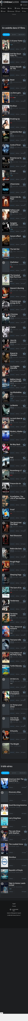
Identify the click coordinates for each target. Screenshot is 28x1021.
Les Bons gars (15, 93)
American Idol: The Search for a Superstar (16, 781)
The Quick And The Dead (15, 523)
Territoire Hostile (13, 615)
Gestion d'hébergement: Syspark (14, 913)
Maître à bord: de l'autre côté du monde (15, 381)
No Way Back (15, 444)
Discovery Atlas (15, 792)
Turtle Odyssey (16, 666)
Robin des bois (16, 549)
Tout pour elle (15, 640)
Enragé (13, 171)
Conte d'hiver (15, 145)
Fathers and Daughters (14, 211)
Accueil (4, 8)
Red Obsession (16, 536)
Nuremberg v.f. (16, 471)
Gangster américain (14, 224)
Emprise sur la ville (15, 159)
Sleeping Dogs (15, 575)
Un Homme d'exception (14, 693)
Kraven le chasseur (13, 354)
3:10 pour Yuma (16, 41)
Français (14, 906)
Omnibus (12, 857)
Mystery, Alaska (16, 431)
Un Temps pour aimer (16, 706)
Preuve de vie (15, 484)
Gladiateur (14, 262)
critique (23, 62)
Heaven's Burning (17, 288)
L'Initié (12, 327)
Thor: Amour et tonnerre (16, 628)
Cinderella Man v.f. (16, 133)
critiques (23, 49)
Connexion (24, 5)
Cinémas (18, 8)
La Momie (14, 405)
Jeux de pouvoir (13, 341)
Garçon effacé (15, 236)
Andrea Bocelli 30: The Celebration (15, 68)
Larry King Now (15, 818)
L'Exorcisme (14, 184)
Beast (12, 80)
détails (17, 49)
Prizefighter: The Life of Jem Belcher (17, 497)
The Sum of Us (15, 588)
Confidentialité (15, 909)
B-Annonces (11, 11)
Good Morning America (18, 805)
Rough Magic (15, 562)
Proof (12, 510)
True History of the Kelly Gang (16, 654)
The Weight (14, 744)
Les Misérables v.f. (16, 393)
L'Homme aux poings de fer (15, 302)
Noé (11, 457)
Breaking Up (15, 119)
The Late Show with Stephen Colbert (14, 833)
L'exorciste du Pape (15, 198)
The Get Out (14, 249)
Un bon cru (14, 679)
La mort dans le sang (16, 419)
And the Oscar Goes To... (15, 55)
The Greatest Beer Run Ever (15, 276)
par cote (14, 34)
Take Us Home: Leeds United (17, 884)
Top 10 (18, 11)
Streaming (25, 8)
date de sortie (21, 34)
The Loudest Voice (16, 844)
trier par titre (6, 34)
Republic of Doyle (16, 870)
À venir (4, 11)
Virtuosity (14, 731)
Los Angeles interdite (14, 367)
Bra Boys (13, 106)
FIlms (10, 8)
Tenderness (14, 601)
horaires (12, 49)
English (14, 903)
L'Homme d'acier (14, 315)
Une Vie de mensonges (14, 719)
